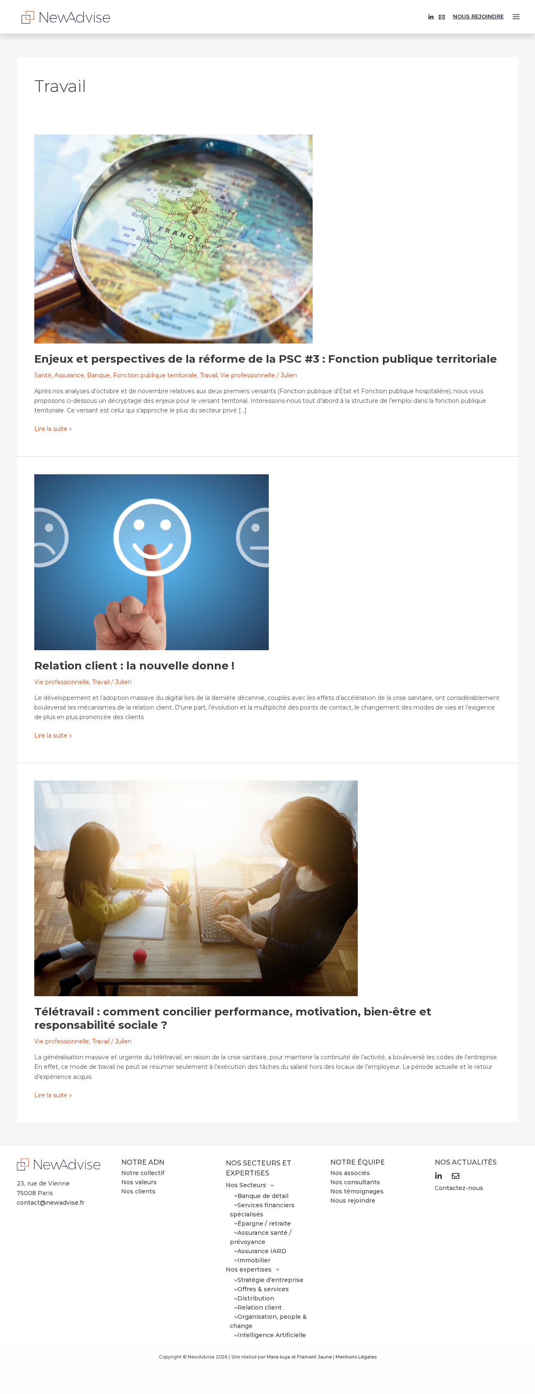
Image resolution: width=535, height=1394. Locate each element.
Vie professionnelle (247, 375)
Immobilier (253, 1260)
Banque (98, 375)
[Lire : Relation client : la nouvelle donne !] (151, 561)
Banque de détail (262, 1196)
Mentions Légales (356, 1357)
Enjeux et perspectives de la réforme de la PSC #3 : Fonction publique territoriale (265, 359)
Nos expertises (249, 1269)
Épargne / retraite (264, 1223)
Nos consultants (355, 1182)
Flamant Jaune (314, 1357)
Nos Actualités (466, 1162)
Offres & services (263, 1289)
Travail (208, 375)
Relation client (259, 1307)
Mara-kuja (278, 1357)
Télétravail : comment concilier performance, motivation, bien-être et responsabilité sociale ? (232, 1018)
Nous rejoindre (478, 16)
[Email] (442, 17)
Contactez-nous (459, 1188)
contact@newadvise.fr (50, 1202)
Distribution (255, 1298)
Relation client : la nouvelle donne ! (134, 665)
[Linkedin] (431, 17)
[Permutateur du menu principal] (516, 17)
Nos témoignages (357, 1191)
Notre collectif (142, 1173)
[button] (270, 1185)
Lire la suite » (53, 428)
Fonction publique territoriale (155, 375)
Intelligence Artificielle (271, 1335)
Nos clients (138, 1191)
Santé (42, 375)
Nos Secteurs (246, 1185)
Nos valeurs (139, 1182)
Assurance (69, 375)
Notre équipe (357, 1162)
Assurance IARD (261, 1251)
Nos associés (350, 1173)
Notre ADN (142, 1162)
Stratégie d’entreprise (270, 1280)
